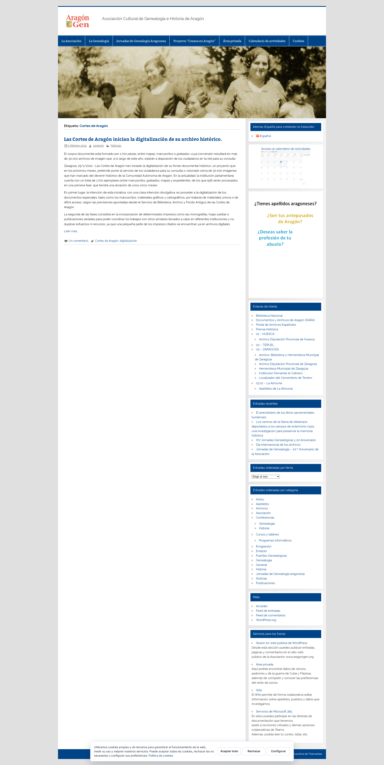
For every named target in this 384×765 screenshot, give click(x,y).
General (261, 565)
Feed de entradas (268, 611)
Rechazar (254, 751)
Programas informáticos (275, 540)
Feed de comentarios (270, 615)
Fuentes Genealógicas (271, 555)
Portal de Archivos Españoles (276, 325)
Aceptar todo (229, 751)
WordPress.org (266, 620)
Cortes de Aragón (106, 240)
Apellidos (262, 504)
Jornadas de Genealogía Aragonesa (141, 41)
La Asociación (71, 41)
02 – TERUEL (265, 345)
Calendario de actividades (267, 41)
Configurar (278, 751)
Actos (260, 499)
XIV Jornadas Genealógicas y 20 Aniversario (286, 440)
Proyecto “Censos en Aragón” (194, 41)
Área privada (232, 41)
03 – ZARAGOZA (267, 349)
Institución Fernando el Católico (281, 373)
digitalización (128, 240)
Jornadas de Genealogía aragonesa (280, 574)
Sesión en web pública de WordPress (281, 643)
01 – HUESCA (265, 334)
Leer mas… (71, 231)
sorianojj (98, 145)
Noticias (116, 145)
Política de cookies (161, 755)
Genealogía (267, 523)
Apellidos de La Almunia (276, 388)
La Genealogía (99, 41)
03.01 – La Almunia (269, 383)
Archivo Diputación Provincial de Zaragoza (288, 364)
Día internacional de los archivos (278, 445)
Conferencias (265, 517)
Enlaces (261, 551)
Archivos (262, 508)
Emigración (263, 546)
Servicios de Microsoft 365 (274, 711)
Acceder (262, 606)
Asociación (263, 513)
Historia (264, 528)
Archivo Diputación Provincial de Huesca (287, 339)
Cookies (298, 41)
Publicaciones (265, 583)
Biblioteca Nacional (269, 315)
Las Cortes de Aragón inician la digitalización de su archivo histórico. (143, 139)
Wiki (259, 690)
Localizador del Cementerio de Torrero (285, 378)
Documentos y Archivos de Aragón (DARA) (285, 320)
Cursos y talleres (267, 534)
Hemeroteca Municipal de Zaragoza (283, 368)
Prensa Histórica (267, 329)
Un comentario (78, 240)
